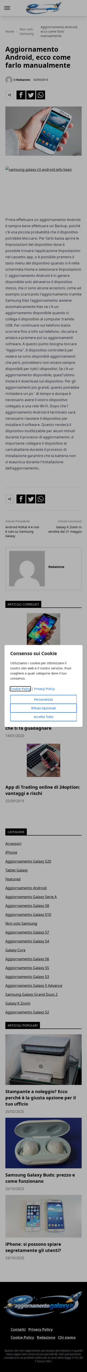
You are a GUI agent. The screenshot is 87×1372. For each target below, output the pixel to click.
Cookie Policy (20, 689)
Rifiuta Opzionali (43, 708)
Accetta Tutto (43, 717)
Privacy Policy (44, 689)
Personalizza (43, 699)
